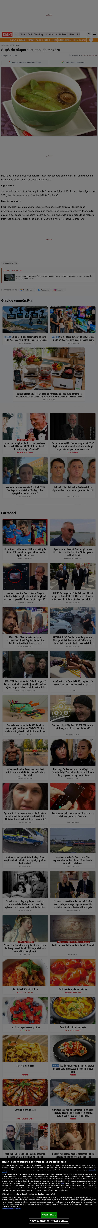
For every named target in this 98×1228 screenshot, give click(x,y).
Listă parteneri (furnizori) (11, 1209)
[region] (49, 1193)
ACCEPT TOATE (49, 1215)
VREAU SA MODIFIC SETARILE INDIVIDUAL (49, 1221)
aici (62, 1183)
